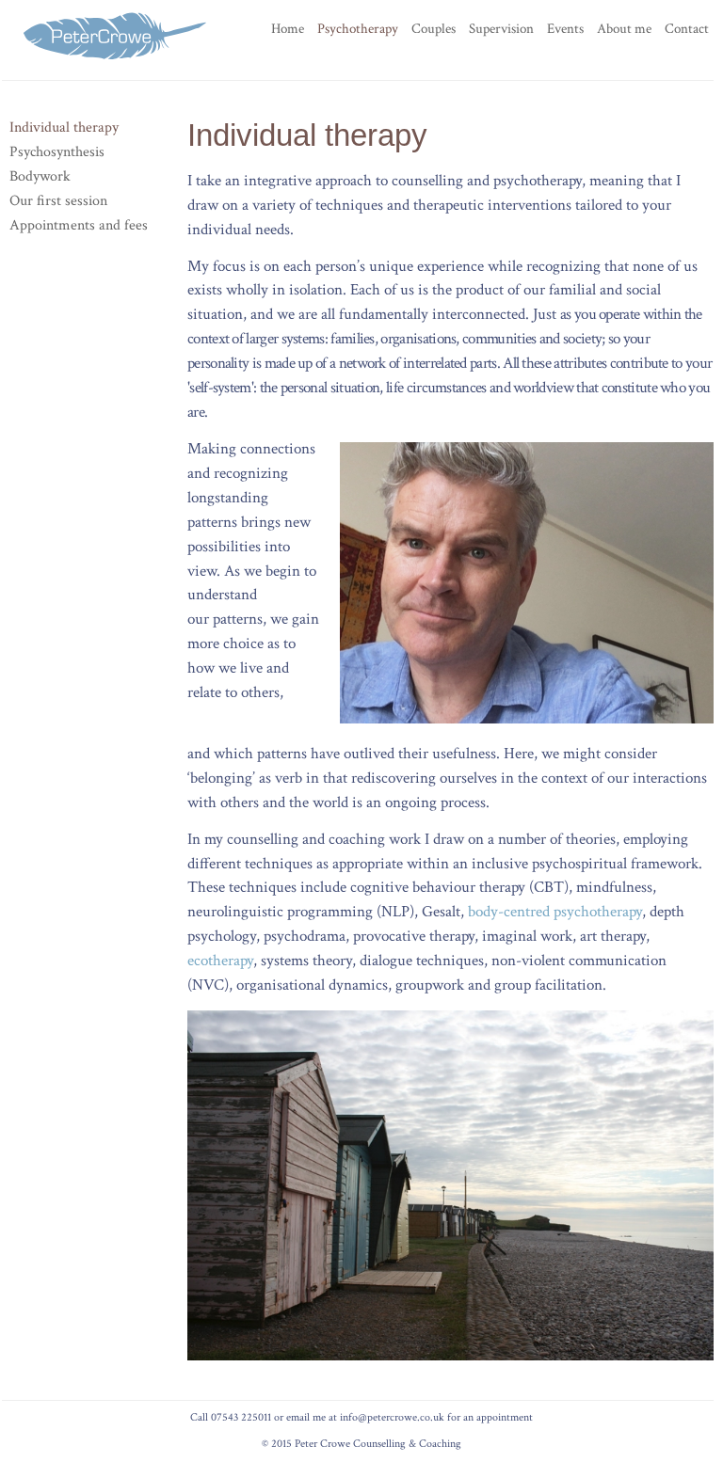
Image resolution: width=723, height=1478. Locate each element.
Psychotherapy (357, 28)
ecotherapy (220, 960)
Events (565, 28)
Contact (687, 28)
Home (287, 28)
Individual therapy (64, 127)
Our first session (58, 200)
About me (624, 28)
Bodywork (40, 176)
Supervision (501, 28)
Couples (433, 28)
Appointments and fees (78, 224)
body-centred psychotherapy (555, 911)
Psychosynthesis (56, 151)
